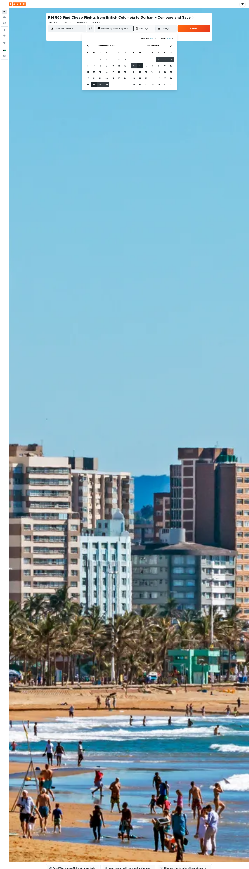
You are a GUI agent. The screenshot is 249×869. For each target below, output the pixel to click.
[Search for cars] (4, 22)
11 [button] (119, 65)
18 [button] (119, 72)
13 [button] (88, 72)
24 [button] (113, 78)
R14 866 (55, 17)
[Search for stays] (4, 17)
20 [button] (88, 78)
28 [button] (94, 84)
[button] (4, 4)
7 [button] (94, 65)
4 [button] (119, 59)
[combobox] (53, 22)
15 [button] (100, 72)
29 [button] (100, 84)
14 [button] (94, 72)
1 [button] (100, 59)
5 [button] (125, 59)
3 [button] (112, 59)
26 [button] (125, 78)
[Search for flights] (4, 12)
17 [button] (113, 72)
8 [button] (100, 65)
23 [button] (106, 78)
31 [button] (171, 84)
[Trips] (4, 43)
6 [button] (87, 65)
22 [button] (100, 78)
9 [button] (106, 65)
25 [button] (119, 78)
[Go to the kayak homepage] (17, 4)
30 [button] (106, 84)
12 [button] (125, 65)
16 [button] (107, 72)
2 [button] (106, 59)
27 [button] (88, 84)
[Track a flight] (4, 35)
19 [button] (125, 72)
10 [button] (113, 65)
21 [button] (94, 78)
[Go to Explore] (4, 30)
